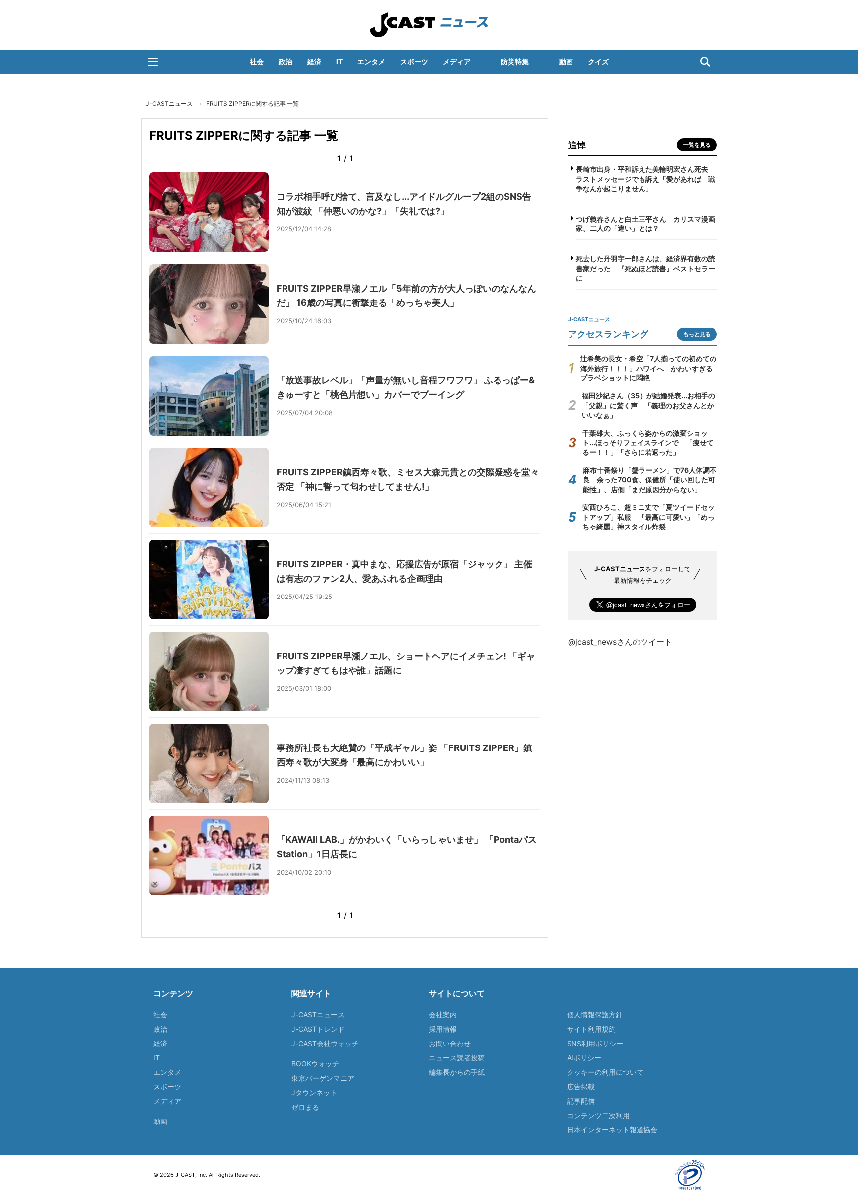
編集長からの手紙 (457, 1072)
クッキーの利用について (605, 1072)
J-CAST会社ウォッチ (324, 1043)
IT (339, 61)
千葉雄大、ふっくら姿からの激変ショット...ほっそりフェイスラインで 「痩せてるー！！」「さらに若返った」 (648, 442)
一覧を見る (697, 144)
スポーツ (414, 61)
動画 (566, 61)
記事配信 (581, 1101)
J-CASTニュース (429, 25)
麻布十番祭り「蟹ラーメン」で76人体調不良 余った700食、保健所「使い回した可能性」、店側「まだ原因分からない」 (649, 480)
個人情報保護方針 (595, 1014)
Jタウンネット (314, 1092)
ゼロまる (305, 1107)
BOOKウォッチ (315, 1063)
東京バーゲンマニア (322, 1078)
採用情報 (443, 1029)
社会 (257, 61)
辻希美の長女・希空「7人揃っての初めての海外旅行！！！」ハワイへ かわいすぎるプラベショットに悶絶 (648, 368)
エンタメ (371, 61)
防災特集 (515, 61)
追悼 (577, 145)
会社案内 (443, 1014)
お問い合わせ (450, 1043)
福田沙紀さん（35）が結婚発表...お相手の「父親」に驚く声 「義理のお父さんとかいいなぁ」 (648, 405)
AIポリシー (584, 1057)
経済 (314, 61)
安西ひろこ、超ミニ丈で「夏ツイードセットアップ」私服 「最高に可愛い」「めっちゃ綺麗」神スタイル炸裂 (648, 516)
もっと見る (697, 334)
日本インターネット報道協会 (612, 1129)
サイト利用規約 (591, 1029)
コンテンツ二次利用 (598, 1115)
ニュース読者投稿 (457, 1057)
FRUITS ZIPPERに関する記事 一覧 (252, 103)
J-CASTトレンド (318, 1029)
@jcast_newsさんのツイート (620, 642)
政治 (285, 61)
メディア (457, 61)
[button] (153, 62)
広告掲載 (581, 1086)
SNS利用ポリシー (595, 1043)
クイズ (598, 61)
